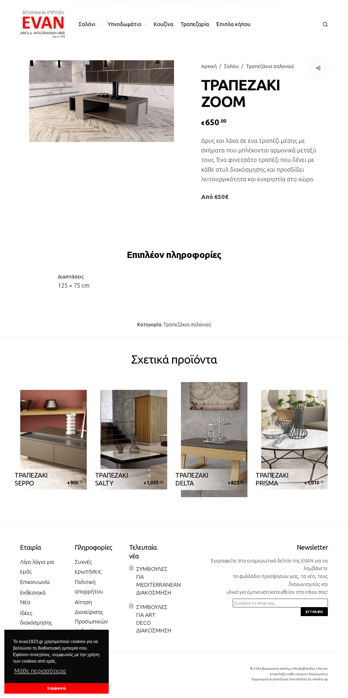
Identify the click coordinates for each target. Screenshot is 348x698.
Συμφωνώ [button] (56, 688)
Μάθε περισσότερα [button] (40, 670)
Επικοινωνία (35, 582)
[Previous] (30, 442)
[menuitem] (93, 24)
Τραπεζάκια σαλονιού (270, 66)
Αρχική (209, 66)
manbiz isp (320, 679)
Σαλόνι (231, 66)
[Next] (318, 442)
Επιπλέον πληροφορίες (174, 254)
